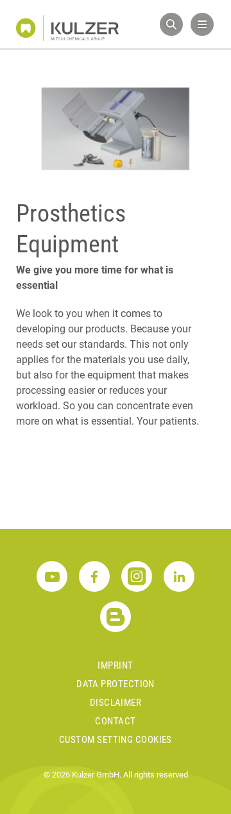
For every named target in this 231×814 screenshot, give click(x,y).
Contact (115, 721)
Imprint (115, 665)
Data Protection (115, 684)
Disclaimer (116, 702)
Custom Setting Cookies (115, 739)
